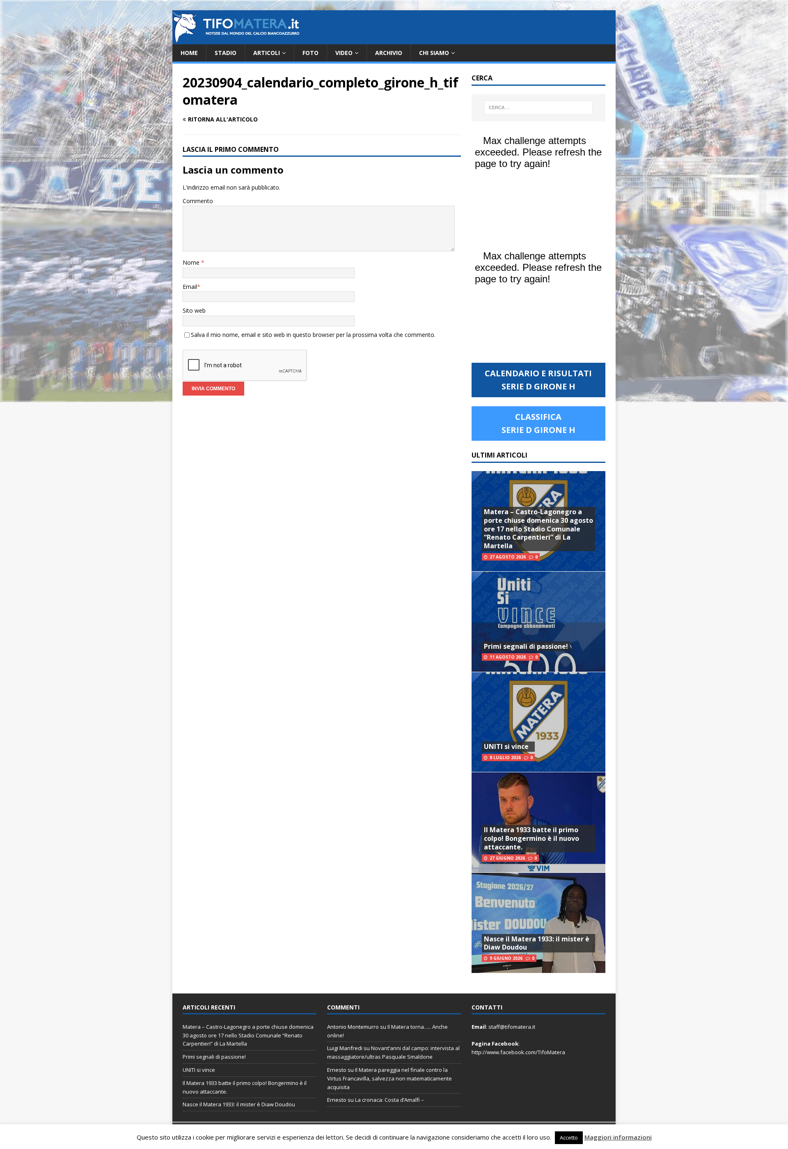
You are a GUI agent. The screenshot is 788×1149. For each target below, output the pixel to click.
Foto (310, 53)
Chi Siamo (434, 53)
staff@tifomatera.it (511, 1026)
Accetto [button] (569, 1137)
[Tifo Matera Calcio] (236, 39)
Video (344, 53)
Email (190, 287)
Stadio (225, 53)
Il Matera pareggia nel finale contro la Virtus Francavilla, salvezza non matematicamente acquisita (389, 1078)
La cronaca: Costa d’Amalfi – (389, 1099)
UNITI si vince (506, 746)
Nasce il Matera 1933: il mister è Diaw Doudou (536, 943)
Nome (192, 262)
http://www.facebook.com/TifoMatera (518, 1052)
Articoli (266, 53)
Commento (198, 201)
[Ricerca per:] (538, 107)
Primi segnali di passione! (526, 646)
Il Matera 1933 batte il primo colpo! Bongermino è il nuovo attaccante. (531, 838)
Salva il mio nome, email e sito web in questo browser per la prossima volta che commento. (313, 335)
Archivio (388, 53)
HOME (189, 53)
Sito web (194, 310)
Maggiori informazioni (618, 1137)
